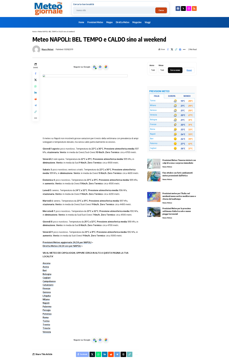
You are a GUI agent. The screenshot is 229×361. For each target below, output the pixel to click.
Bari (45, 270)
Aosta (46, 266)
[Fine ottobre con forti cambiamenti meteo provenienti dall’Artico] (153, 176)
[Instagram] (188, 8)
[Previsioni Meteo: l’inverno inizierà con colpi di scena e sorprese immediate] (153, 164)
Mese (161, 65)
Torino (46, 321)
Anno (151, 65)
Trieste (46, 328)
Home (34, 31)
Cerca (161, 10)
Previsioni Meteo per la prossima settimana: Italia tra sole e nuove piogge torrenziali (176, 211)
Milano (46, 299)
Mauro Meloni (47, 49)
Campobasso (49, 281)
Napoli (46, 303)
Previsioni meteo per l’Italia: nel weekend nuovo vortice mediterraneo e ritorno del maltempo (179, 196)
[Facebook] (178, 8)
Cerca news (175, 70)
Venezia (47, 332)
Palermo (47, 306)
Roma (46, 317)
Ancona (46, 263)
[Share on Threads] (123, 354)
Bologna (47, 274)
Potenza (47, 314)
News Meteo (167, 167)
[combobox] (114, 10)
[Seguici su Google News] (100, 66)
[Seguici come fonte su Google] (94, 66)
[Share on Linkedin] (35, 92)
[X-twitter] (183, 8)
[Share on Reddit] (35, 99)
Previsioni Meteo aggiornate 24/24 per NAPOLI (67, 242)
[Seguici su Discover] (106, 66)
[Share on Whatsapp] (35, 86)
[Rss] (194, 8)
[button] (176, 49)
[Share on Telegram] (35, 105)
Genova (47, 292)
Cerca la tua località (83, 4)
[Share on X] (172, 49)
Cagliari (46, 277)
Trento (46, 324)
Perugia (46, 310)
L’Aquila (47, 295)
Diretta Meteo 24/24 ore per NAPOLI (62, 246)
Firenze (46, 288)
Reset (189, 70)
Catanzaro (48, 285)
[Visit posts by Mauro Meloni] (36, 49)
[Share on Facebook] (168, 49)
